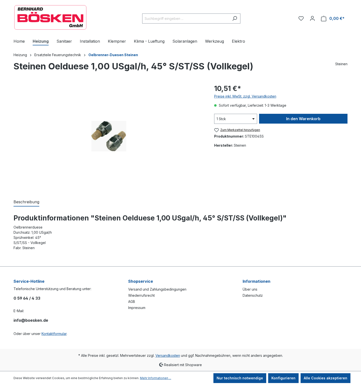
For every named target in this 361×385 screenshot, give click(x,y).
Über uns (250, 289)
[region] (109, 136)
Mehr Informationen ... (155, 378)
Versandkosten (167, 355)
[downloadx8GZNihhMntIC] (108, 136)
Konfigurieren (283, 378)
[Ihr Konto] (312, 18)
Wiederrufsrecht (141, 295)
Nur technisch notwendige (240, 378)
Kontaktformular (54, 334)
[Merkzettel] (301, 18)
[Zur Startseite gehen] (50, 17)
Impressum (136, 308)
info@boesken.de (31, 320)
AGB (131, 301)
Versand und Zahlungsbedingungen (157, 289)
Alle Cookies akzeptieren (325, 378)
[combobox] (185, 18)
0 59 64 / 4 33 (27, 298)
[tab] (26, 202)
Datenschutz (253, 295)
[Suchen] (234, 18)
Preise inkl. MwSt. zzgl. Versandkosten (245, 96)
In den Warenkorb (303, 118)
